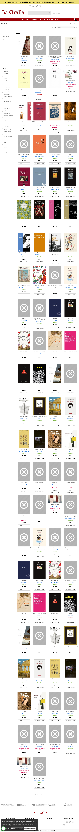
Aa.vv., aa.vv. (55, 288)
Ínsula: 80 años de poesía (24, 285)
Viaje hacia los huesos (70, 318)
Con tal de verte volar (24, 252)
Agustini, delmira (39, 58)
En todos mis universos (70, 220)
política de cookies (7, 826)
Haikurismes (39, 515)
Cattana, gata (55, 222)
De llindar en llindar (39, 187)
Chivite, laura (39, 451)
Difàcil (39, 384)
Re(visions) (55, 384)
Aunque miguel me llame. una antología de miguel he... (70, 515)
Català (61, 6)
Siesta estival (70, 285)
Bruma (70, 154)
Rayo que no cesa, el (24, 351)
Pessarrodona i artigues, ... (55, 385)
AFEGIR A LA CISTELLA (24, 65)
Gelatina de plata (70, 384)
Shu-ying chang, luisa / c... (39, 125)
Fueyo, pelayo (70, 320)
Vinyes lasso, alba (70, 123)
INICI (22, 20)
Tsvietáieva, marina (24, 90)
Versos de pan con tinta (24, 515)
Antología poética (24, 416)
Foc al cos (55, 351)
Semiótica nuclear (24, 384)
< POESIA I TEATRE (5, 36)
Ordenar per (53, 27)
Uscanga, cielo (70, 156)
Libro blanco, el (55, 482)
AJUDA (56, 20)
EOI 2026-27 (50, 20)
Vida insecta (24, 449)
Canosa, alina (24, 516)
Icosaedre (70, 449)
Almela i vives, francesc (39, 156)
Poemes (55, 416)
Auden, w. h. (70, 353)
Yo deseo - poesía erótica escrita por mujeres (55, 286)
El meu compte (74, 6)
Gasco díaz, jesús (54, 506)
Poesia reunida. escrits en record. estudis (39, 89)
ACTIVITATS (42, 20)
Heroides (24, 121)
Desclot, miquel (24, 58)
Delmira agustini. (39, 56)
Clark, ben (24, 385)
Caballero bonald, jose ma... (55, 256)
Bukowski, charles (55, 189)
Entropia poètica (55, 504)
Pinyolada (39, 252)
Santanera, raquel (55, 59)
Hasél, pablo (54, 451)
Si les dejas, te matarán (55, 187)
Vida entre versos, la (70, 482)
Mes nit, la (55, 318)
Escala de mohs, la (55, 220)
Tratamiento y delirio (55, 154)
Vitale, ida (39, 418)
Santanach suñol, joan (24, 123)
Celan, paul (39, 189)
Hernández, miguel (24, 353)
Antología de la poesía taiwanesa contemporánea (39, 122)
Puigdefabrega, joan (39, 254)
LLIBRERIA (27, 20)
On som (49, 6)
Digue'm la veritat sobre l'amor (70, 351)
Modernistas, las (24, 220)
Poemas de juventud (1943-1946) (39, 416)
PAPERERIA (35, 20)
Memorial (55, 89)
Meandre (24, 318)
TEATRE (3, 42)
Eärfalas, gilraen (39, 222)
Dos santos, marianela (70, 222)
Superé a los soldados (39, 449)
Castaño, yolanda (70, 189)
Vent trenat (70, 121)
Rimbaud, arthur (70, 418)
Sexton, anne (24, 156)
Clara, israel (70, 385)
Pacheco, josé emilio (24, 418)
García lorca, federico (70, 58)
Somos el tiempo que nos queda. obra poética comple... (55, 253)
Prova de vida (55, 449)
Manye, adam (55, 320)
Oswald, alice (55, 90)
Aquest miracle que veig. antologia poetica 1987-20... (39, 319)
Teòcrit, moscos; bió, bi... (55, 418)
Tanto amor (70, 252)
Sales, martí (55, 123)
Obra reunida (70, 416)
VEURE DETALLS (24, 97)
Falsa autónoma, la (70, 187)
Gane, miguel (24, 254)
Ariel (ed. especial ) (39, 285)
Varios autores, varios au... (24, 287)
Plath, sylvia (39, 287)
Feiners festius (24, 482)
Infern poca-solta (24, 56)
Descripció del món (55, 121)
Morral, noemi (70, 82)
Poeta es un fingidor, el (39, 482)
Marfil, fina (70, 484)
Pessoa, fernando (39, 484)
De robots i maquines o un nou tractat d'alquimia (55, 57)
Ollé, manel (39, 385)
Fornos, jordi (39, 516)
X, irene (70, 254)
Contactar (55, 6)
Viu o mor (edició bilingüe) (24, 154)
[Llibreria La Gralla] (13, 16)
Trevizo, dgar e (39, 353)
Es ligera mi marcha (24, 89)
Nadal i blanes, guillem (39, 92)
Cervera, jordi (24, 320)
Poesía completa (70, 56)
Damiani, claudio (39, 321)
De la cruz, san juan (24, 189)
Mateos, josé (55, 156)
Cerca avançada (56, 13)
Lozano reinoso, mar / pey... (70, 287)
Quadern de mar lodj (70, 80)
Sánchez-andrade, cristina (24, 451)
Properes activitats (49, 820)
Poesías (24, 187)
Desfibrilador (39, 220)
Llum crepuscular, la (39, 154)
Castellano (67, 6)
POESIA (3, 39)
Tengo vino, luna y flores (39, 351)
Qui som (44, 6)
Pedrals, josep (24, 484)
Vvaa (24, 222)
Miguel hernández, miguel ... (70, 518)
